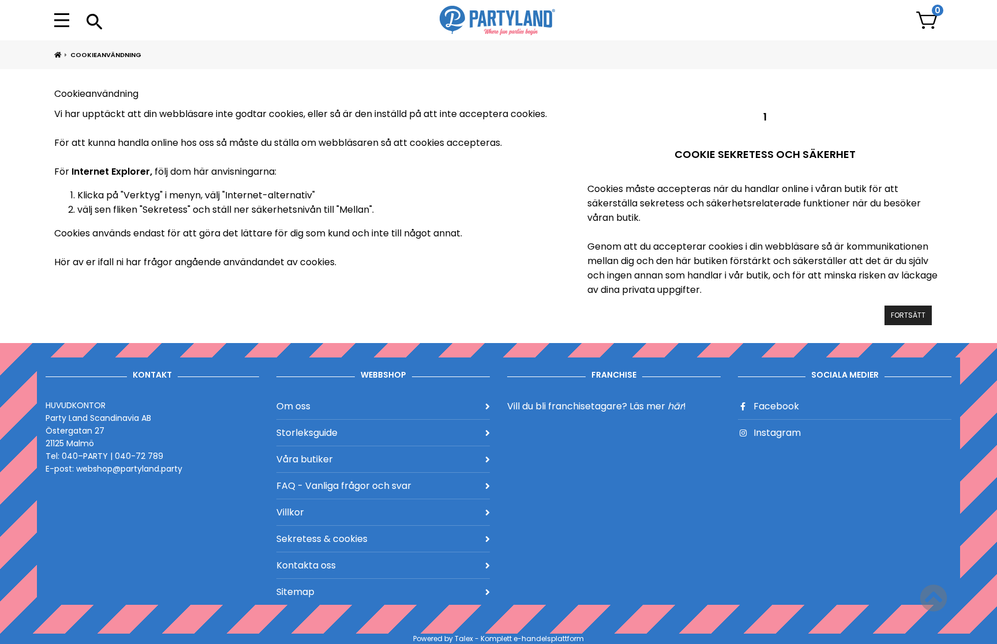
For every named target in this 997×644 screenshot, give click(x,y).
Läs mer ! (657, 406)
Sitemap (295, 591)
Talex (464, 638)
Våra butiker (304, 459)
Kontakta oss (306, 565)
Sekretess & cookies (322, 538)
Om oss (293, 406)
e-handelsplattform (549, 638)
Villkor (290, 512)
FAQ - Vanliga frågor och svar (343, 485)
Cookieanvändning (105, 54)
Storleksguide (307, 432)
